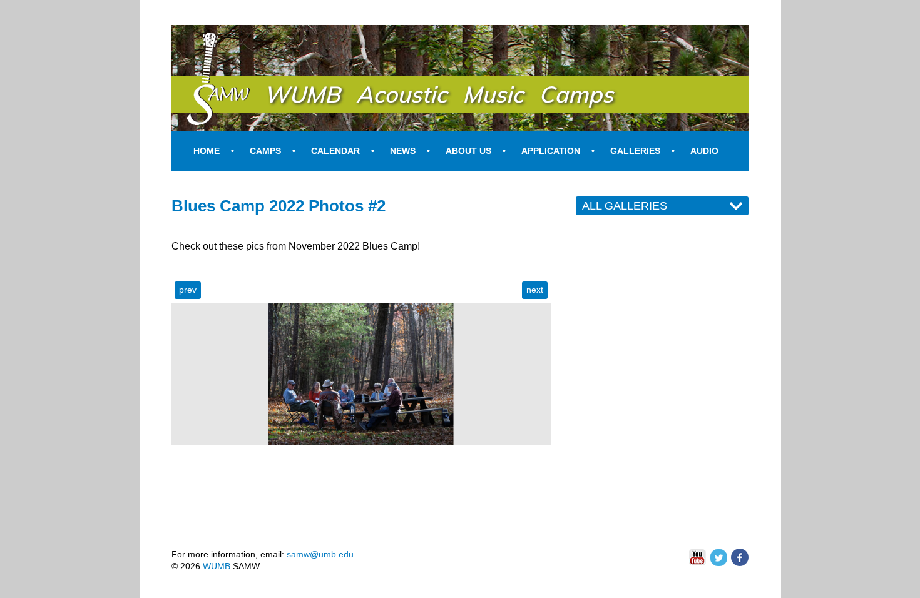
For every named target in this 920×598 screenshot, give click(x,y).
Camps (265, 151)
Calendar (335, 151)
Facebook (740, 554)
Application (550, 151)
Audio (704, 151)
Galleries (635, 151)
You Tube (697, 557)
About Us (468, 151)
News (403, 151)
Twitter (718, 554)
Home (206, 151)
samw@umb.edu (320, 554)
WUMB (216, 566)
